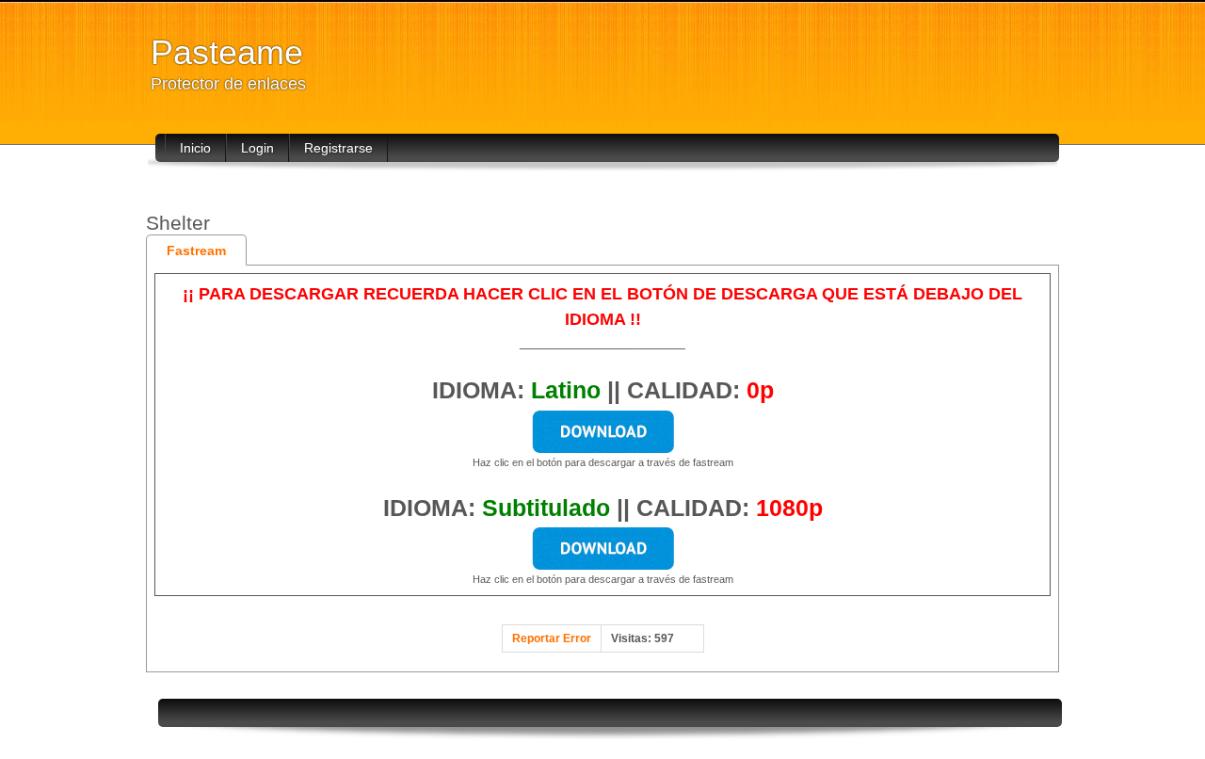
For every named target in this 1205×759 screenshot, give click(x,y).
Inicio (195, 147)
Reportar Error (551, 638)
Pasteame (227, 52)
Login (257, 147)
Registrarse (338, 147)
